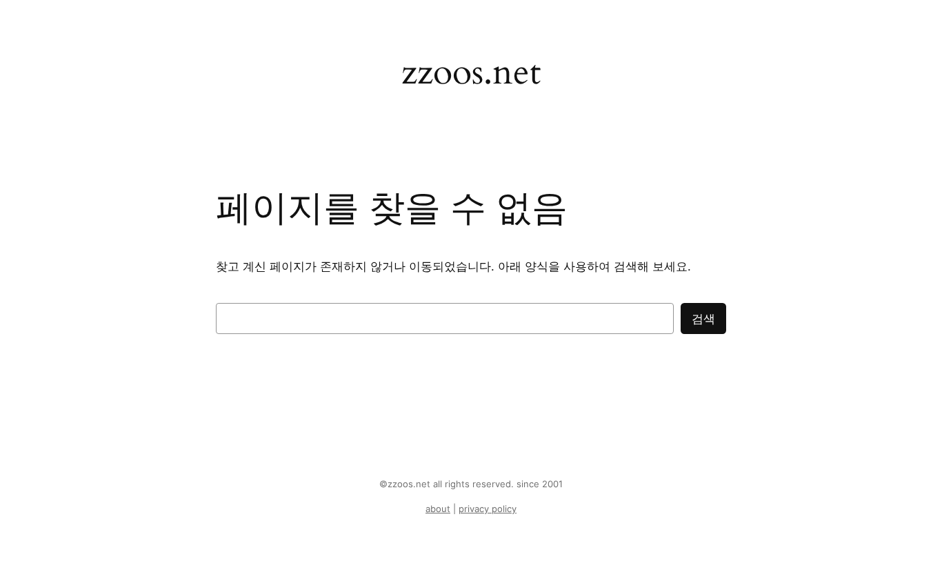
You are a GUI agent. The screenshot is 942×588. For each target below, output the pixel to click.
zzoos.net (471, 72)
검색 (703, 319)
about (437, 509)
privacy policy (488, 509)
